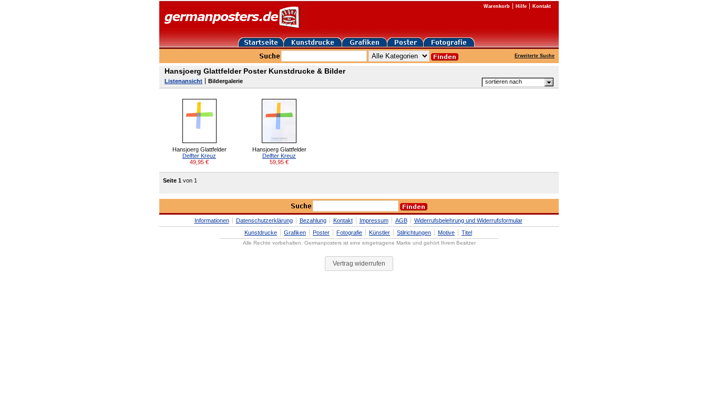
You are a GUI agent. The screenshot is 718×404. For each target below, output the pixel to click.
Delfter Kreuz (199, 156)
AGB (401, 220)
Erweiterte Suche (535, 55)
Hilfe (521, 6)
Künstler (379, 232)
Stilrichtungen (414, 232)
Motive (446, 232)
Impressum (374, 220)
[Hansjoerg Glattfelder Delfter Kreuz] (199, 141)
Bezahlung (313, 220)
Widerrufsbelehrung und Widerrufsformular (468, 220)
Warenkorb (497, 6)
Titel (466, 232)
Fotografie (349, 232)
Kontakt (541, 6)
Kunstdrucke (260, 232)
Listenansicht (183, 81)
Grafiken (295, 232)
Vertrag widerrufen (359, 263)
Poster (321, 232)
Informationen (211, 220)
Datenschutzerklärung (264, 220)
